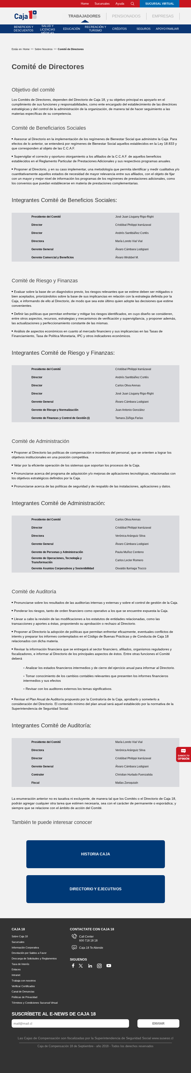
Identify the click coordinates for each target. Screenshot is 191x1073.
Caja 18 (26, 15)
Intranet (16, 975)
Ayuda (120, 3)
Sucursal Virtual (159, 3)
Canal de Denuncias (23, 991)
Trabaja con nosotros (24, 980)
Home (85, 3)
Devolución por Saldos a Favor (29, 953)
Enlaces (16, 969)
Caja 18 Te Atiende (91, 947)
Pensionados (126, 16)
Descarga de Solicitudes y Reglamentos (34, 958)
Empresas (163, 16)
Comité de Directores (71, 49)
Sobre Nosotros (44, 49)
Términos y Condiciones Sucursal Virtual (35, 1002)
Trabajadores (84, 16)
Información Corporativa (25, 947)
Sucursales (102, 3)
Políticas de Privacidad (24, 997)
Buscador (132, 3)
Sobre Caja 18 (20, 936)
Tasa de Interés (20, 964)
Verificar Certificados (23, 986)
